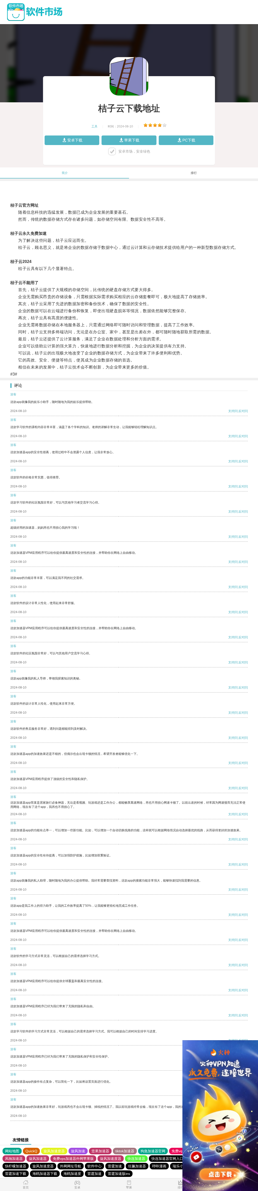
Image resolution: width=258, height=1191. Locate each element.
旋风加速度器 (54, 1151)
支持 (231, 411)
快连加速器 (136, 1159)
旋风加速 (78, 1151)
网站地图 (12, 1151)
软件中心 (94, 1166)
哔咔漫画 (159, 1166)
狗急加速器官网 (153, 1151)
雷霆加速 (115, 1166)
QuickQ (31, 1151)
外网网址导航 (70, 1166)
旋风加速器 (38, 1159)
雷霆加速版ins (119, 1174)
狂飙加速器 (137, 1166)
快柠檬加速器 (15, 1166)
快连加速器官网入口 (167, 1159)
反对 (241, 411)
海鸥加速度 (72, 1174)
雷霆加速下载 (15, 1174)
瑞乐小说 (180, 1166)
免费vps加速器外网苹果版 (73, 1159)
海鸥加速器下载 (45, 1174)
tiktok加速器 (124, 1151)
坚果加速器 (100, 1151)
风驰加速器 (14, 1159)
